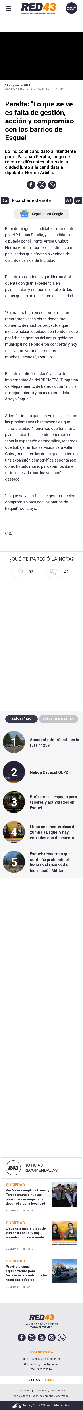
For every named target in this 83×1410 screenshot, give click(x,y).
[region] (41, 612)
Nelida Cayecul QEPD (49, 772)
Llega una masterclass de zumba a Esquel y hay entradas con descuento (53, 832)
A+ (69, 200)
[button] (31, 185)
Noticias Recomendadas (41, 1168)
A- (78, 200)
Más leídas (21, 719)
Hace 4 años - (28, 89)
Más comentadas (58, 719)
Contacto (23, 1390)
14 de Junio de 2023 (17, 85)
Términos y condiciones (50, 1390)
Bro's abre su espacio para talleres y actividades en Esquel (53, 802)
